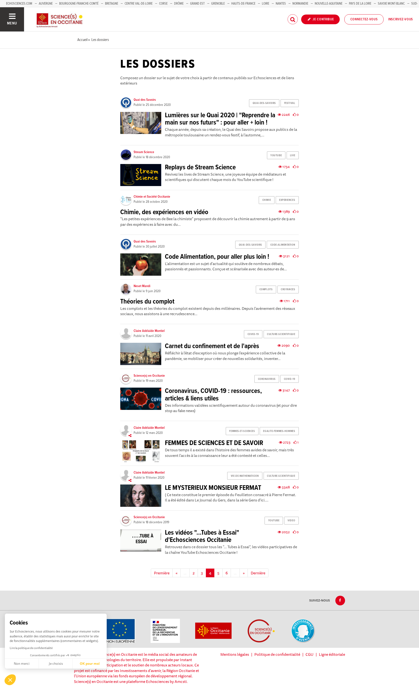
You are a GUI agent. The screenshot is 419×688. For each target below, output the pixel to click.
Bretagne (111, 3)
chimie (266, 200)
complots (266, 289)
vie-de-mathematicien (245, 476)
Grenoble (218, 3)
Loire (265, 3)
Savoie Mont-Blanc (391, 3)
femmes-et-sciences (242, 431)
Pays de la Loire (360, 3)
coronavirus (267, 379)
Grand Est (197, 3)
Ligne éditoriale (332, 654)
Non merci (22, 663)
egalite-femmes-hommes (279, 431)
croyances (288, 289)
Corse (163, 3)
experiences (287, 200)
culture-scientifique (281, 334)
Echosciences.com (19, 3)
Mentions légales (234, 654)
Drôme (179, 3)
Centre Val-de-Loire (139, 3)
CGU (310, 654)
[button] (10, 680)
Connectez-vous (364, 19)
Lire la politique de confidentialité (31, 648)
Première (161, 573)
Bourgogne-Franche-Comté (78, 3)
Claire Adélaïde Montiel (149, 331)
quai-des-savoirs (264, 103)
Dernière (258, 573)
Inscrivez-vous (400, 19)
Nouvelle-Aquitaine (328, 3)
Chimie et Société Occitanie (152, 197)
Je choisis (56, 663)
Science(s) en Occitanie (149, 376)
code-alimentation (282, 245)
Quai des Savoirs (145, 100)
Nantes (281, 3)
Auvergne (46, 3)
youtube (276, 155)
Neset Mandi (142, 286)
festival (289, 103)
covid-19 (253, 334)
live (292, 155)
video (291, 520)
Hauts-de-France (243, 3)
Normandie (300, 3)
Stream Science (144, 152)
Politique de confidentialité (277, 654)
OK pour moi (90, 663)
